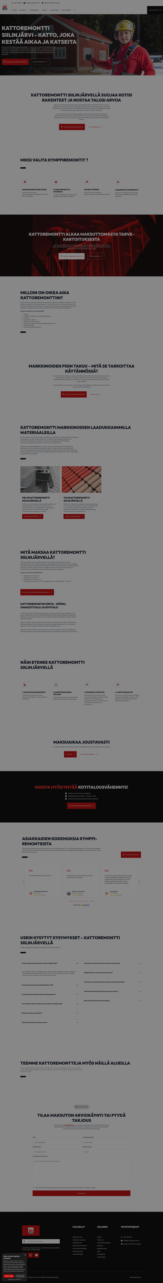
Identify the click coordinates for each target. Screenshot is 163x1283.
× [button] (25, 1255)
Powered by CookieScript (14, 1279)
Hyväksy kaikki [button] (8, 1276)
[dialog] (14, 1267)
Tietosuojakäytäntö (8, 1272)
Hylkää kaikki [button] (20, 1276)
